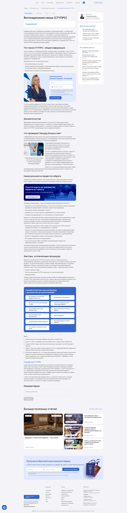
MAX (86, 3)
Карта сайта (26, 504)
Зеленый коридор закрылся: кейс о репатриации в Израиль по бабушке (91, 62)
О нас (37, 2)
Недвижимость (64, 494)
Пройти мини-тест (33, 197)
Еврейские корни (60, 2)
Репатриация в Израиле (66, 492)
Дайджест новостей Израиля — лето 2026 (91, 51)
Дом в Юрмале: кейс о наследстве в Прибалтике (89, 56)
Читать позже (28, 13)
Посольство (70, 2)
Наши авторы (48, 494)
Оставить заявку (55, 98)
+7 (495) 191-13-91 (87, 496)
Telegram (89, 3)
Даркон (63, 497)
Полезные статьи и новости (29, 497)
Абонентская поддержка (66, 501)
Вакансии (48, 495)
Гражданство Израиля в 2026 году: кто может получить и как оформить (91, 73)
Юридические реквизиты (29, 506)
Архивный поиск (64, 505)
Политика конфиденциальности (58, 92)
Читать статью (29, 447)
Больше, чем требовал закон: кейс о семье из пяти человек (90, 79)
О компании (48, 490)
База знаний (50, 2)
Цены (47, 501)
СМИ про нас (48, 497)
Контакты (77, 2)
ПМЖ (62, 499)
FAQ (46, 499)
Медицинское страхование (67, 503)
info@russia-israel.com (92, 503)
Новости (47, 492)
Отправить (28, 398)
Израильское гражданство (67, 490)
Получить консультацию (70, 469)
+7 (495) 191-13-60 (87, 499)
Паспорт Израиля (65, 495)
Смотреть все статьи (95, 409)
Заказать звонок (98, 2)
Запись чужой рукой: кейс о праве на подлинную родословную (91, 68)
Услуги (42, 2)
